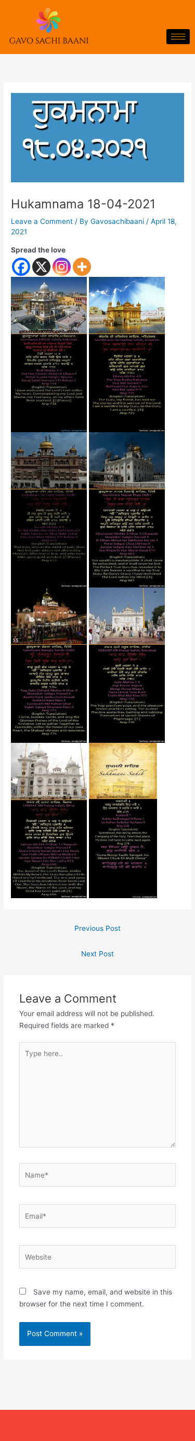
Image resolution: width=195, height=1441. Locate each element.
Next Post (97, 954)
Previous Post (97, 928)
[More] (82, 267)
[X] (41, 267)
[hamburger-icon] (178, 36)
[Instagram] (62, 267)
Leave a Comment (42, 221)
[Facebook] (21, 267)
